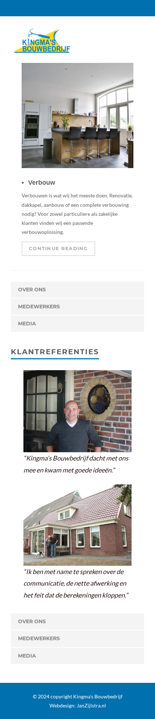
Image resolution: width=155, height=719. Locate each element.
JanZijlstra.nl (91, 705)
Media (27, 323)
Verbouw (41, 182)
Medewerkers (39, 306)
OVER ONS (32, 289)
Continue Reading (58, 248)
